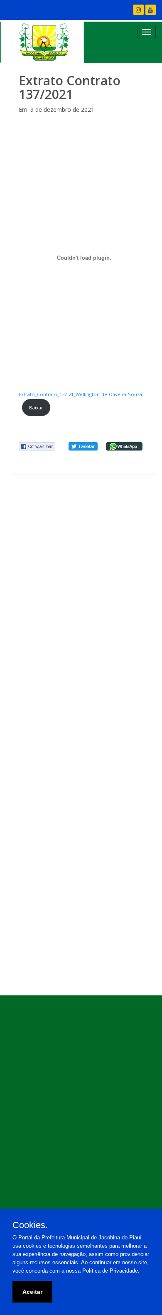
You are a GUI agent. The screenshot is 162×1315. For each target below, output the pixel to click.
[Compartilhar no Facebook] (37, 446)
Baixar (36, 407)
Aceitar (32, 1291)
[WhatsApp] (124, 446)
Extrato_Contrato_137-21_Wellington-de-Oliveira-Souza (80, 394)
